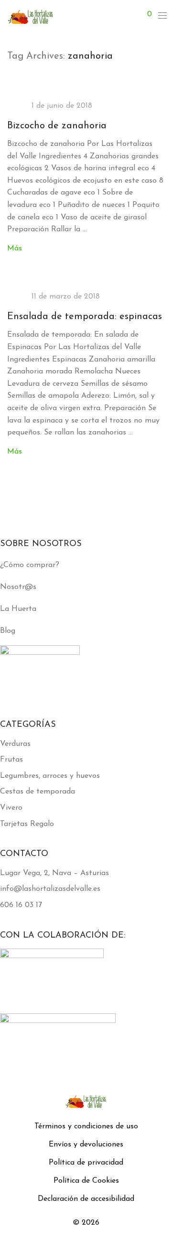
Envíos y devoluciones (86, 1144)
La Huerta (18, 609)
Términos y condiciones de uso (86, 1126)
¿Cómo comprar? (29, 565)
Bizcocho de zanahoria (57, 126)
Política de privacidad (86, 1162)
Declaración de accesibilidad (86, 1199)
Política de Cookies (86, 1181)
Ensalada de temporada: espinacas (84, 316)
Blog (7, 631)
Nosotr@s (18, 587)
